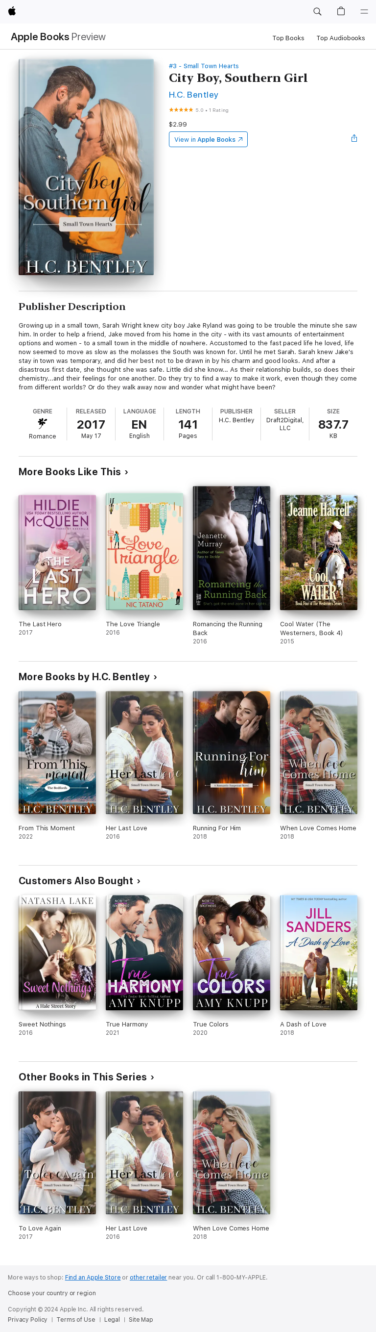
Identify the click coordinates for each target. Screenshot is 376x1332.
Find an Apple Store (93, 1277)
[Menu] (364, 12)
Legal (112, 1319)
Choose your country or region (52, 1293)
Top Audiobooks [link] (340, 38)
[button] (317, 12)
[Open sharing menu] (354, 139)
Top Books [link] (288, 38)
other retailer (148, 1277)
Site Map (141, 1319)
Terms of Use (75, 1319)
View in (204, 139)
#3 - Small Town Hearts (204, 66)
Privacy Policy (27, 1319)
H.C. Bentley (194, 94)
